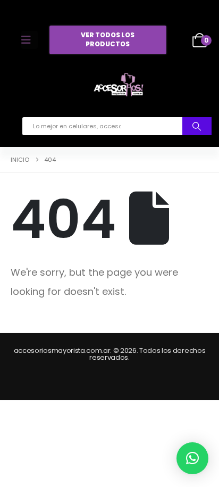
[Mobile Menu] (29, 40)
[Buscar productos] (197, 126)
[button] (192, 458)
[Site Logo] (118, 86)
